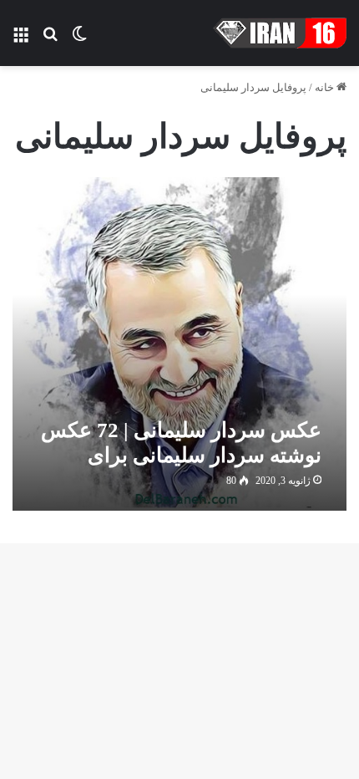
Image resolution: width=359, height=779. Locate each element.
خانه (325, 87)
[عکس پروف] (279, 33)
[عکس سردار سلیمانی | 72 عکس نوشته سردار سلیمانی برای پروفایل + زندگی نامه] (179, 344)
